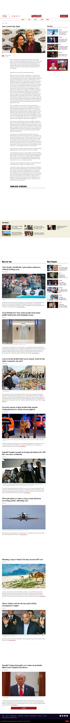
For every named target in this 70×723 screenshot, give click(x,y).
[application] (57, 65)
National (60, 37)
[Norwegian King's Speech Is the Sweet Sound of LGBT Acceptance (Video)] (51, 227)
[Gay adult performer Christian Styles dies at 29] (52, 290)
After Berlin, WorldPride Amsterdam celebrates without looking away (21, 268)
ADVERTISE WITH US (20, 715)
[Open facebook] (12, 16)
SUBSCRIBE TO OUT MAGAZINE (5, 16)
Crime (60, 44)
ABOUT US (7, 715)
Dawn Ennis (4, 317)
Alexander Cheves (5, 363)
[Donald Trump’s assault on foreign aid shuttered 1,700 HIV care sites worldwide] (24, 470)
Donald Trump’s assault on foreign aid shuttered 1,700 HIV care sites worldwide (23, 453)
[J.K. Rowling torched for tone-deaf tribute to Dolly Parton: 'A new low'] (52, 267)
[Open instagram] (19, 16)
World (6, 23)
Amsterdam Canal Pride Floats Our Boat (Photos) (39, 233)
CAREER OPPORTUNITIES (13, 715)
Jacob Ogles (4, 456)
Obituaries (61, 287)
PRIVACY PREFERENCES (33, 715)
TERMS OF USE (40, 715)
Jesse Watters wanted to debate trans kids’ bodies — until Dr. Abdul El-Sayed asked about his (63, 285)
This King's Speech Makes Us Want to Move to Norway (62, 227)
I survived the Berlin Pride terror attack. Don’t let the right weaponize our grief (23, 360)
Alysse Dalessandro (5, 271)
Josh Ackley (4, 608)
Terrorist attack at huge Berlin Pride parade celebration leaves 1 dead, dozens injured (20, 408)
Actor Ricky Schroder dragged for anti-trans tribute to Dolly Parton (63, 306)
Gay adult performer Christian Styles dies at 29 (63, 291)
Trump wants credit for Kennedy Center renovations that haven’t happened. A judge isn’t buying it (63, 42)
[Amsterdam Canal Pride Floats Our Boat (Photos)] (29, 233)
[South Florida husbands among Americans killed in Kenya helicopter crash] (6, 233)
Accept (67, 721)
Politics (22, 19)
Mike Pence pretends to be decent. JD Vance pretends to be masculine (63, 33)
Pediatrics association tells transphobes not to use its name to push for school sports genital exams (63, 300)
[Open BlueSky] (14, 16)
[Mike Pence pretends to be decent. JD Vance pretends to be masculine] (52, 32)
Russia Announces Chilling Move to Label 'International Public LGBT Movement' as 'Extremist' (17, 228)
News (29, 19)
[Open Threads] (17, 16)
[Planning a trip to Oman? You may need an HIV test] (24, 576)
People (60, 265)
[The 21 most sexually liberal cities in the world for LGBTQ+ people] (29, 227)
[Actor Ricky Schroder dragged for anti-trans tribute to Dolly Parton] (52, 304)
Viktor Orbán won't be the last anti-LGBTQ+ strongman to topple (19, 604)
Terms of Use (27, 721)
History (42, 19)
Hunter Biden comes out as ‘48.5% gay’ (63, 55)
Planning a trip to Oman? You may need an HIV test (22, 559)
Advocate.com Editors (8, 55)
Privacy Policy (20, 721)
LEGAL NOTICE (45, 715)
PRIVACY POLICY (27, 715)
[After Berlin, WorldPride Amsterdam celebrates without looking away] (24, 285)
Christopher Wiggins (5, 411)
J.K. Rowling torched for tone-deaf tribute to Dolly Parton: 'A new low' (63, 269)
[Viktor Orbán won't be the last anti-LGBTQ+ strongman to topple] (24, 622)
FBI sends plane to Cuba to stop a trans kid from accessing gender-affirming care (21, 499)
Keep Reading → (22, 307)
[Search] (58, 16)
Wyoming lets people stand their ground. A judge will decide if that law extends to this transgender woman (63, 49)
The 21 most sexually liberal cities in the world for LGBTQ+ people (39, 227)
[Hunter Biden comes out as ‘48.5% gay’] (52, 54)
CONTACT (3, 715)
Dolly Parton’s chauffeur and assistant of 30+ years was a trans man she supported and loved (63, 277)
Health (35, 19)
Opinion (47, 19)
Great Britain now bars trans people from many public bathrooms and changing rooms (21, 313)
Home (3, 23)
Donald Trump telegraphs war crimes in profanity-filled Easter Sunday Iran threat (22, 666)
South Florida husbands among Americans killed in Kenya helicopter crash (17, 233)
